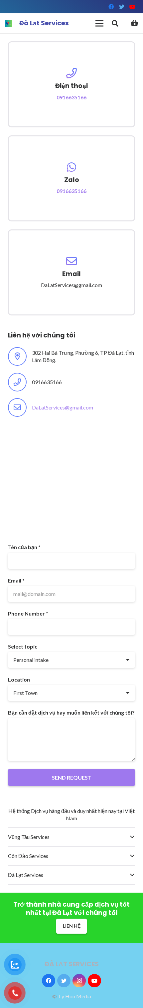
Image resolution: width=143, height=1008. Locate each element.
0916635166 (71, 97)
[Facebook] (111, 6)
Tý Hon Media (74, 996)
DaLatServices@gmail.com (62, 407)
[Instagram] (79, 980)
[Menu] (99, 23)
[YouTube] (132, 6)
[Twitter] (121, 6)
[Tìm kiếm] (115, 23)
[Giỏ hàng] (134, 23)
